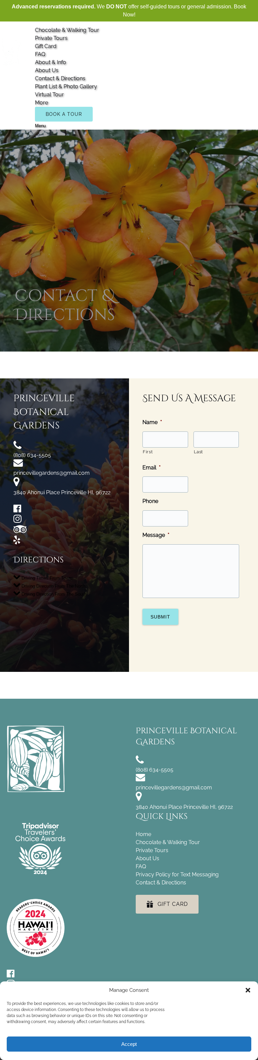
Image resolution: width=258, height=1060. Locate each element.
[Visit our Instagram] (17, 521)
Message (155, 535)
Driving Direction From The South (53, 593)
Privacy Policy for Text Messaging (177, 874)
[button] (248, 990)
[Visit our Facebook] (17, 510)
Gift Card (45, 46)
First (148, 451)
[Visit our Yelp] (16, 542)
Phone (150, 501)
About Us (46, 70)
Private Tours (51, 38)
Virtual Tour (49, 94)
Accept (129, 1044)
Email (151, 467)
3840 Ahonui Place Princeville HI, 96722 (62, 492)
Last (198, 451)
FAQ (40, 54)
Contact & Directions (60, 78)
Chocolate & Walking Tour (67, 30)
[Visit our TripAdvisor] (20, 531)
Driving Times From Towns (47, 577)
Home (143, 834)
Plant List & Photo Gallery (66, 86)
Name (152, 422)
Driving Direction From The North (52, 585)
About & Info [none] (50, 62)
